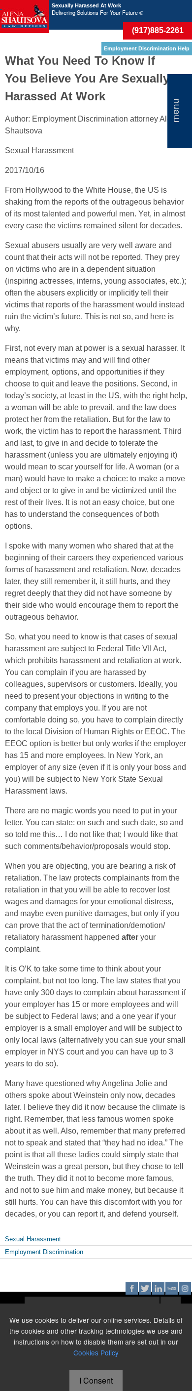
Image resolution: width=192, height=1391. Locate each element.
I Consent (96, 1380)
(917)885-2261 (158, 30)
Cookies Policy (96, 1352)
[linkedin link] (158, 1288)
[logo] (24, 16)
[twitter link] (145, 1288)
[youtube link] (171, 1288)
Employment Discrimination (44, 1252)
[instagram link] (185, 1288)
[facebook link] (132, 1288)
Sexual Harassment (33, 1239)
